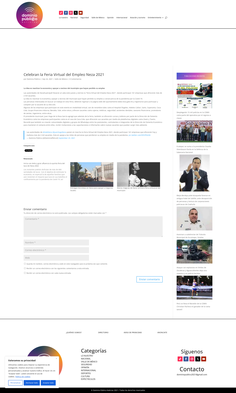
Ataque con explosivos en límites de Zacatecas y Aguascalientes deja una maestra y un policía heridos (192, 270)
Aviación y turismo (137, 18)
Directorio (103, 332)
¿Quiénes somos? (74, 332)
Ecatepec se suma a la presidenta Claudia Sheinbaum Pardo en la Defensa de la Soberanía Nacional (194, 149)
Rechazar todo (32, 383)
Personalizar (15, 383)
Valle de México (98, 18)
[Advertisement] (118, 47)
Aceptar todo (48, 383)
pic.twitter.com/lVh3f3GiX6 (139, 135)
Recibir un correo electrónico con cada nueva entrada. (49, 273)
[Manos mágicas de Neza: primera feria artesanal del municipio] (139, 174)
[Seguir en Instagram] (71, 13)
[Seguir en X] (76, 13)
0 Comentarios (75, 79)
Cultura (85, 376)
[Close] (56, 358)
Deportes (86, 373)
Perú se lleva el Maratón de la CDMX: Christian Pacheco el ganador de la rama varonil (193, 306)
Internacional (121, 18)
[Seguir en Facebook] (66, 13)
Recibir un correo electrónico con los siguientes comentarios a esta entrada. (58, 268)
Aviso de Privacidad (133, 332)
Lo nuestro (63, 18)
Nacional (74, 18)
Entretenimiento (154, 18)
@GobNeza (47, 132)
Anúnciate (162, 332)
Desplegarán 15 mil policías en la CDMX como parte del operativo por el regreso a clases (194, 115)
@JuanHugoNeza (59, 132)
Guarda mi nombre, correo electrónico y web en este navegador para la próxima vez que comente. (67, 264)
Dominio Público (33, 79)
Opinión (110, 18)
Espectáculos (88, 379)
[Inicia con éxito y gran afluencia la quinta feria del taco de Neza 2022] (47, 171)
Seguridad (84, 18)
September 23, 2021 (67, 138)
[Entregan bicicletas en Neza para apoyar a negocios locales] (92, 174)
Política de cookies (22, 376)
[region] (32, 372)
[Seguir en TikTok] (61, 13)
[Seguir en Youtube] (81, 13)
